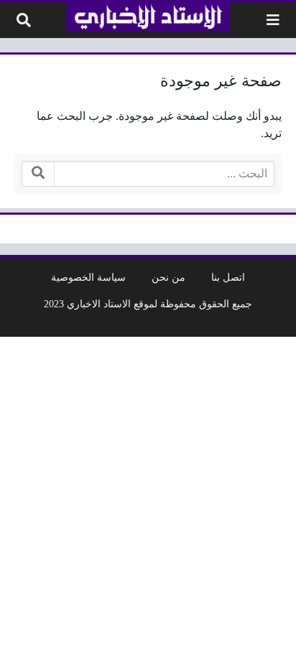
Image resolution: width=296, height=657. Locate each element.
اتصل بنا (228, 277)
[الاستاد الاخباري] (147, 16)
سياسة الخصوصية (88, 277)
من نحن (168, 277)
